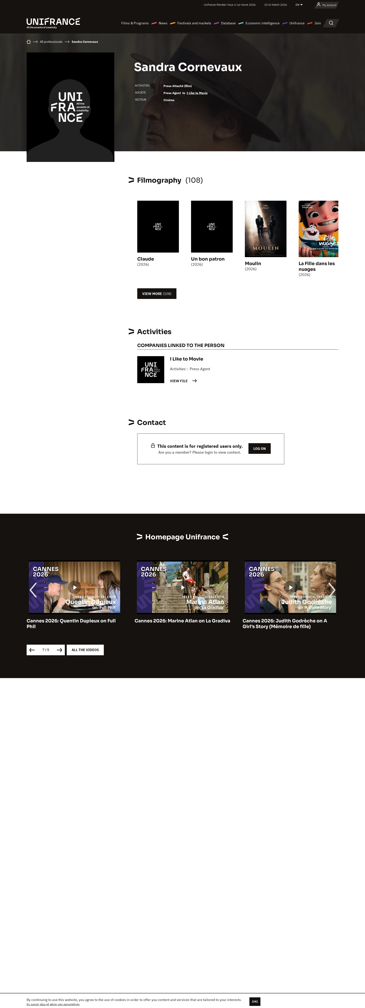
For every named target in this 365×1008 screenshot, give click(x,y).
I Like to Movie (197, 93)
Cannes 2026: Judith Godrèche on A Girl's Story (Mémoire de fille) (285, 623)
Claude (145, 259)
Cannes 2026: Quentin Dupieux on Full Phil (71, 623)
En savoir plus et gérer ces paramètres (53, 1004)
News (163, 23)
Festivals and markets (194, 23)
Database (228, 23)
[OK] (255, 1001)
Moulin (253, 263)
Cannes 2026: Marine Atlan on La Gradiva (182, 621)
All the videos (85, 650)
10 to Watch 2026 (275, 4)
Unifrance (297, 23)
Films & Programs (135, 23)
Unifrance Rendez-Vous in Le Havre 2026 (230, 4)
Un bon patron (208, 259)
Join (317, 23)
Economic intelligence (263, 23)
